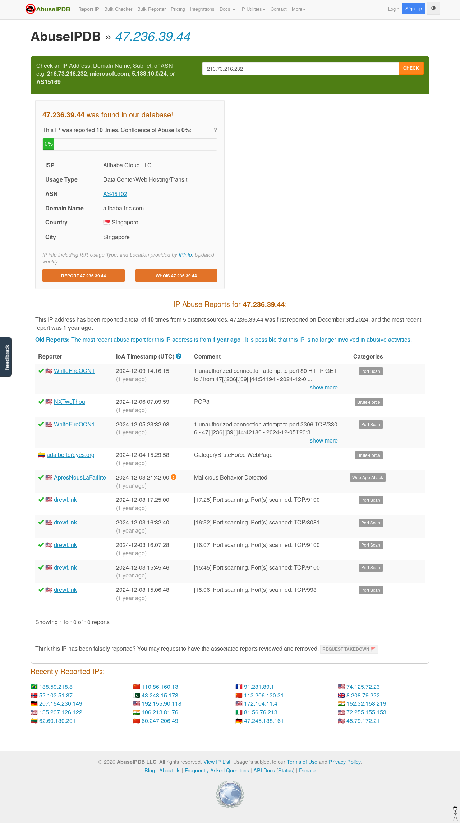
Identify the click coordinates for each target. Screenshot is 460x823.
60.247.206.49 (160, 720)
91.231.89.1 (259, 686)
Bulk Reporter (151, 8)
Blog (149, 770)
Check (411, 68)
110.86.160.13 (160, 686)
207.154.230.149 (60, 703)
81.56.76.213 (260, 712)
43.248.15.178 (160, 695)
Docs (226, 8)
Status (285, 770)
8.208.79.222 (363, 695)
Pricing (178, 8)
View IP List (216, 761)
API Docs (264, 770)
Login (393, 8)
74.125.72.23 (363, 686)
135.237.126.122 (60, 712)
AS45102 (115, 194)
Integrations (202, 8)
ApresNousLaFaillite (80, 477)
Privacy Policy (344, 761)
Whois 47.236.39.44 (176, 275)
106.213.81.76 (160, 712)
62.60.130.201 (57, 720)
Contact (279, 8)
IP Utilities (251, 8)
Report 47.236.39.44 (83, 275)
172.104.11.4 (260, 703)
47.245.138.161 (264, 720)
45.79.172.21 (363, 720)
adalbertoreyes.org (71, 454)
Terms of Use (302, 761)
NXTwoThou (69, 401)
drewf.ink (65, 499)
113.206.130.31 (264, 695)
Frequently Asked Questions (217, 770)
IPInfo (185, 254)
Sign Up (413, 8)
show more (324, 387)
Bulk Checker (118, 8)
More (297, 8)
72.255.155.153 (366, 712)
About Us (169, 770)
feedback (7, 357)
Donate (307, 770)
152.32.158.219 (366, 703)
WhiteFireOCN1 (74, 370)
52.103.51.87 (56, 695)
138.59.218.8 (56, 686)
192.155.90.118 (161, 703)
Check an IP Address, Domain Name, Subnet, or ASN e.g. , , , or (105, 74)
